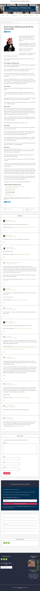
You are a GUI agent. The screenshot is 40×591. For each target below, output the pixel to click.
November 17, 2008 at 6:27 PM (11, 309)
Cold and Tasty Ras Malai (18, 426)
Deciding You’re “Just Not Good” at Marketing (15, 186)
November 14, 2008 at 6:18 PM (11, 221)
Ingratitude (9, 193)
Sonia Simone (8, 235)
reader (33, 197)
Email (4, 461)
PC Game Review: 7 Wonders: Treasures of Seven (23, 328)
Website (4, 467)
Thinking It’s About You (11, 190)
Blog (3, 521)
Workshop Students (5, 524)
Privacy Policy (20, 588)
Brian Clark (8, 220)
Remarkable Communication (20, 8)
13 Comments (17, 22)
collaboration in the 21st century (26, 149)
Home (4, 516)
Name (4, 456)
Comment (5, 442)
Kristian (7, 288)
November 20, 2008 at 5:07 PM (11, 384)
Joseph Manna (8, 357)
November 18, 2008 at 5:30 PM (11, 358)
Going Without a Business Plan (12, 187)
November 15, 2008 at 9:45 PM (11, 248)
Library (4, 529)
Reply (4, 230)
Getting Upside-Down (11, 189)
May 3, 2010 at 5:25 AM (10, 419)
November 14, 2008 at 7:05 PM (11, 236)
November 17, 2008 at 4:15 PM (11, 290)
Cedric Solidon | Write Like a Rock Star (12, 262)
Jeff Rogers (8, 383)
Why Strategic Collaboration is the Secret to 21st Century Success (24, 227)
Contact (4, 532)
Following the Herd (10, 195)
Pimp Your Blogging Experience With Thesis (22, 254)
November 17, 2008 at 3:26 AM (11, 263)
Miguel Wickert (8, 247)
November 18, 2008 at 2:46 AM (11, 322)
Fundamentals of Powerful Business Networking (21, 397)
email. (6, 199)
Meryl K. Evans (8, 321)
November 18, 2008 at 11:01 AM (11, 337)
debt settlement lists (9, 405)
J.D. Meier (7, 336)
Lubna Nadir (8, 417)
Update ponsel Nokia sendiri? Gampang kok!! (20, 299)
